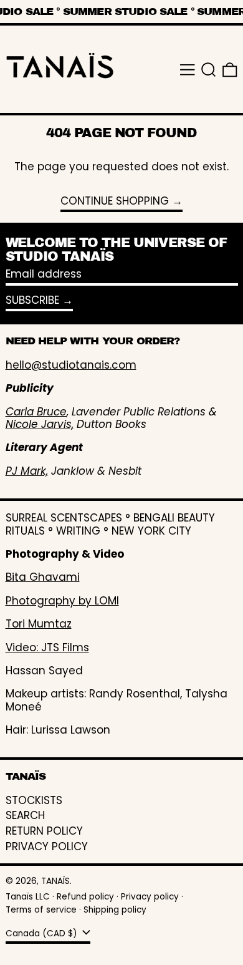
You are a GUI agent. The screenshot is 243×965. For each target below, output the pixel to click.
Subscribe (32, 300)
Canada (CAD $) (43, 933)
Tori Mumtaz (39, 623)
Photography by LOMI (62, 600)
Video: (23, 647)
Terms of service (41, 910)
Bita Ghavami (43, 577)
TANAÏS (55, 881)
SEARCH (25, 815)
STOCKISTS (34, 800)
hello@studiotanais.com (71, 364)
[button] (209, 70)
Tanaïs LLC (28, 897)
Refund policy (85, 897)
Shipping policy (114, 910)
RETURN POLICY (44, 830)
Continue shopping (114, 201)
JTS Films (65, 647)
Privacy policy (150, 897)
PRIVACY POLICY (47, 846)
